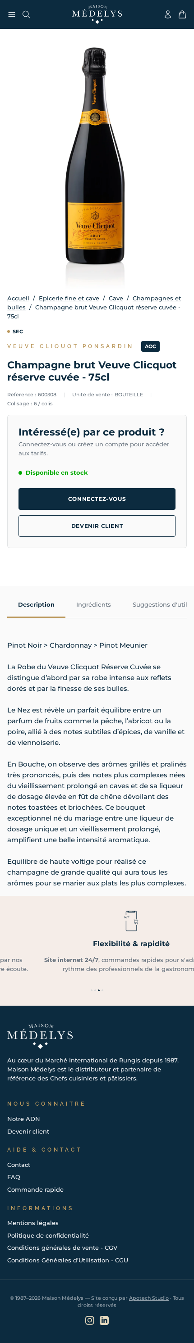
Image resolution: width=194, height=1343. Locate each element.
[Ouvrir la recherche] (26, 14)
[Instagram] (89, 1320)
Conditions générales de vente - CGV (62, 1247)
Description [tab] (36, 604)
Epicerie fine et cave (69, 298)
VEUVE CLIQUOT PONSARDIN (70, 346)
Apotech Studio (149, 1298)
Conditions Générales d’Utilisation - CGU (67, 1260)
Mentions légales (33, 1222)
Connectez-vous (97, 498)
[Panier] (182, 14)
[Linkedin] (104, 1320)
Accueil (18, 298)
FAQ (13, 1176)
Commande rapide (35, 1189)
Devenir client (97, 525)
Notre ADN (23, 1118)
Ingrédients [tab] (93, 604)
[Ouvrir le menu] (11, 14)
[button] (91, 990)
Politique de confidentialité (48, 1235)
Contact (18, 1164)
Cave (116, 298)
